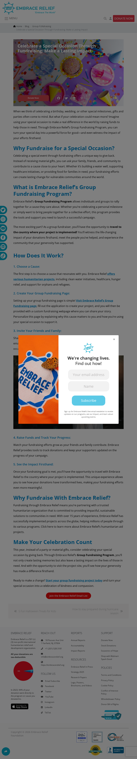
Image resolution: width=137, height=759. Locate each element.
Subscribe (88, 400)
